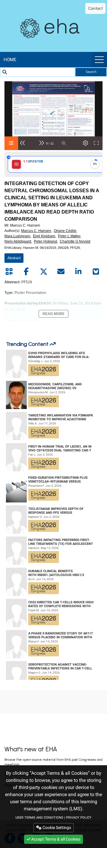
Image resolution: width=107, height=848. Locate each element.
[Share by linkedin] (78, 271)
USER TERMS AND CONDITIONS (39, 818)
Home (10, 59)
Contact (95, 8)
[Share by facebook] (26, 271)
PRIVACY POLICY (79, 818)
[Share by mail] (60, 271)
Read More (53, 314)
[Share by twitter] (43, 271)
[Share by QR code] (8, 271)
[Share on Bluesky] (95, 271)
